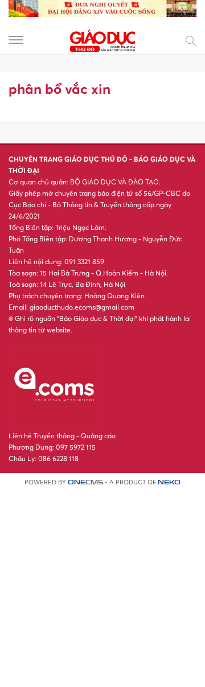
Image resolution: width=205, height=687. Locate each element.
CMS (85, 482)
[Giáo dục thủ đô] (102, 39)
